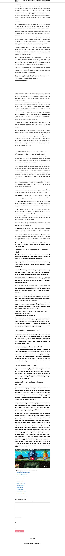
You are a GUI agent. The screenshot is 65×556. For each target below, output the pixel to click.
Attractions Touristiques (37, 1)
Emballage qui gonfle (21, 478)
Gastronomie (38, 0)
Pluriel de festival (20, 487)
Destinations (45, 1)
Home (24, 0)
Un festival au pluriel (20, 485)
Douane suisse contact (21, 493)
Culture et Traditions (31, 0)
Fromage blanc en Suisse (21, 491)
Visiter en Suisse (17, 1)
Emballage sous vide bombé (22, 476)
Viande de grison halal (21, 483)
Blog (26, 0)
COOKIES (25, 543)
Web (15, 522)
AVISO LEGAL (32, 538)
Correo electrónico (19, 517)
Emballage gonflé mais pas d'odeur (23, 472)
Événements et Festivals (46, 0)
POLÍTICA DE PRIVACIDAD (31, 543)
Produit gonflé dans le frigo (22, 474)
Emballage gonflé (20, 481)
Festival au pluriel (20, 489)
